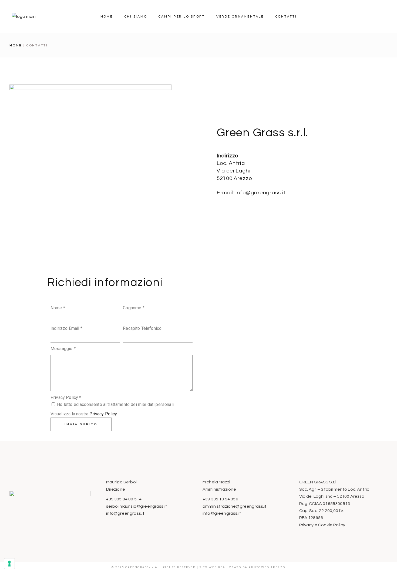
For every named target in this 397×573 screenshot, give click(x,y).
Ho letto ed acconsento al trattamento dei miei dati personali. (115, 404)
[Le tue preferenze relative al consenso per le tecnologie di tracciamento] (9, 563)
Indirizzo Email (66, 328)
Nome (58, 307)
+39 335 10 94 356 (220, 499)
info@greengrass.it (125, 513)
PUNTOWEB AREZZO (267, 567)
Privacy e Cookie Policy (322, 525)
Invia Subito (81, 424)
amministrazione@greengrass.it (235, 506)
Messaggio (63, 348)
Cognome (133, 307)
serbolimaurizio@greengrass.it (136, 506)
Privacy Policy (103, 413)
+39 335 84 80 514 (124, 499)
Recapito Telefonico (142, 328)
